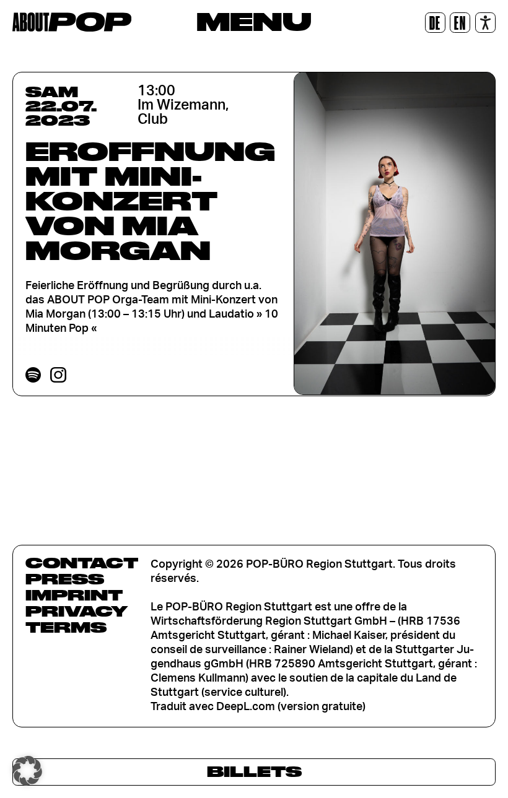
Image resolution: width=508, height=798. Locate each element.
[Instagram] (58, 375)
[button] (27, 771)
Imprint (74, 595)
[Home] (71, 22)
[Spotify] (33, 375)
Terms (66, 627)
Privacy (76, 611)
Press (64, 579)
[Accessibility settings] (485, 22)
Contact (81, 562)
